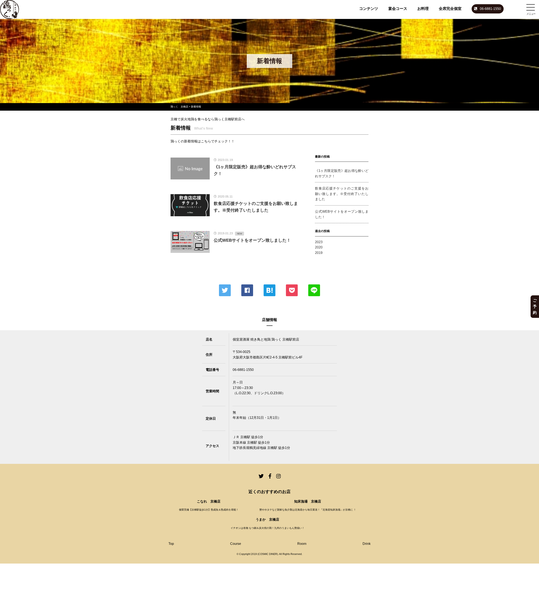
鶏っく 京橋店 (179, 106)
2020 (319, 247)
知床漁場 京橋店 (307, 501)
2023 (319, 242)
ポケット (292, 290)
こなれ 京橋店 (208, 501)
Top (171, 543)
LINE (314, 290)
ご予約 (535, 306)
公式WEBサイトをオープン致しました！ (341, 214)
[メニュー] (530, 7)
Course (235, 543)
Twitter (225, 290)
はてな (269, 290)
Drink (367, 543)
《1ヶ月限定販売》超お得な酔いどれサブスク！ (341, 173)
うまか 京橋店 (267, 519)
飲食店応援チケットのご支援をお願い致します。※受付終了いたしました (341, 194)
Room (301, 543)
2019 (319, 253)
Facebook (247, 290)
